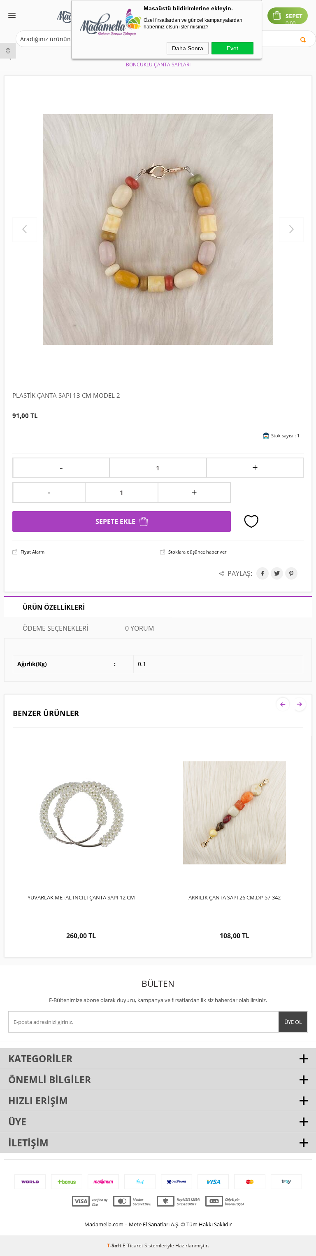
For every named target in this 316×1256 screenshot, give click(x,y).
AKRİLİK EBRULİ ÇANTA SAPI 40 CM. (234, 897)
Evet (232, 48)
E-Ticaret (133, 1245)
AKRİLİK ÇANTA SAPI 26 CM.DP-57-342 (81, 897)
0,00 (290, 23)
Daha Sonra (187, 48)
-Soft (115, 1245)
